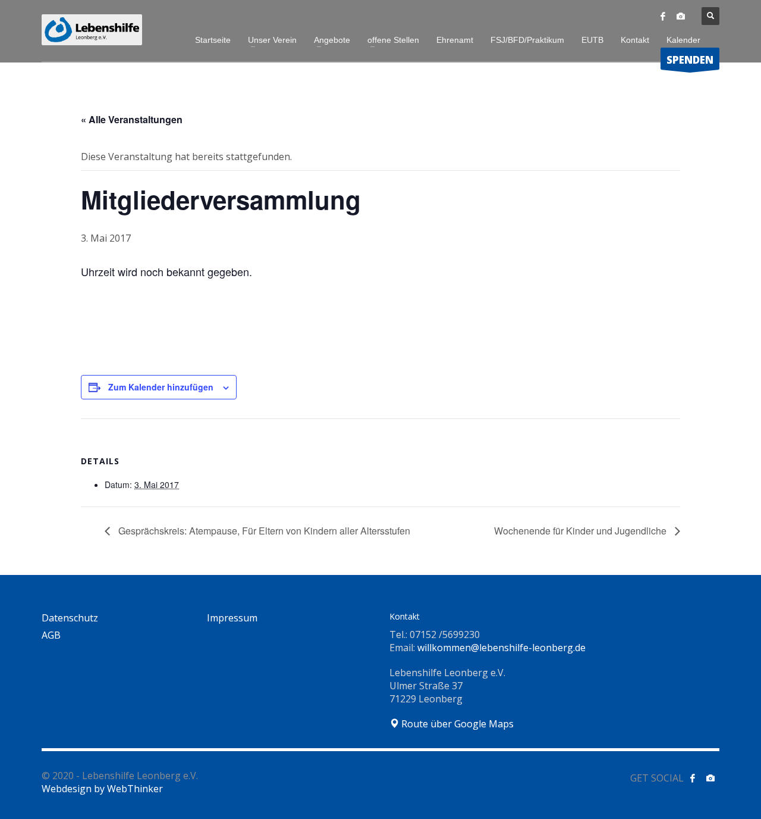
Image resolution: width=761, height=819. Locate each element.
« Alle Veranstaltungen (132, 119)
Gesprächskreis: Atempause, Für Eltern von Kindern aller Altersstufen (263, 530)
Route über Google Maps (456, 723)
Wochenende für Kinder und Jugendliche (581, 530)
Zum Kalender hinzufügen (160, 387)
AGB (51, 635)
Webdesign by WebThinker (102, 788)
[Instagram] (681, 16)
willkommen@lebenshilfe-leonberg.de (501, 647)
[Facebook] (663, 16)
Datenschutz (70, 617)
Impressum (232, 617)
